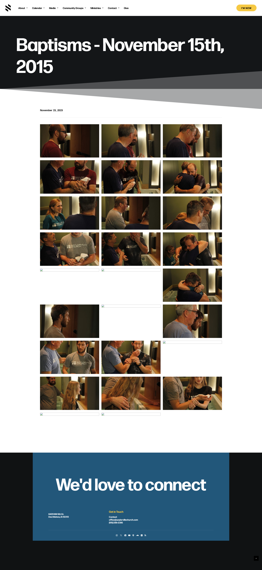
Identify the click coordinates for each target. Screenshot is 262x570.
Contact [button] (112, 8)
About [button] (21, 8)
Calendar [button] (37, 8)
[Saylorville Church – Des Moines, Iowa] (8, 8)
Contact (113, 516)
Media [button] (52, 8)
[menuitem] (23, 8)
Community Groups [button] (73, 8)
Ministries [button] (96, 8)
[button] (117, 536)
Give (126, 8)
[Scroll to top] (256, 558)
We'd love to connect (131, 483)
